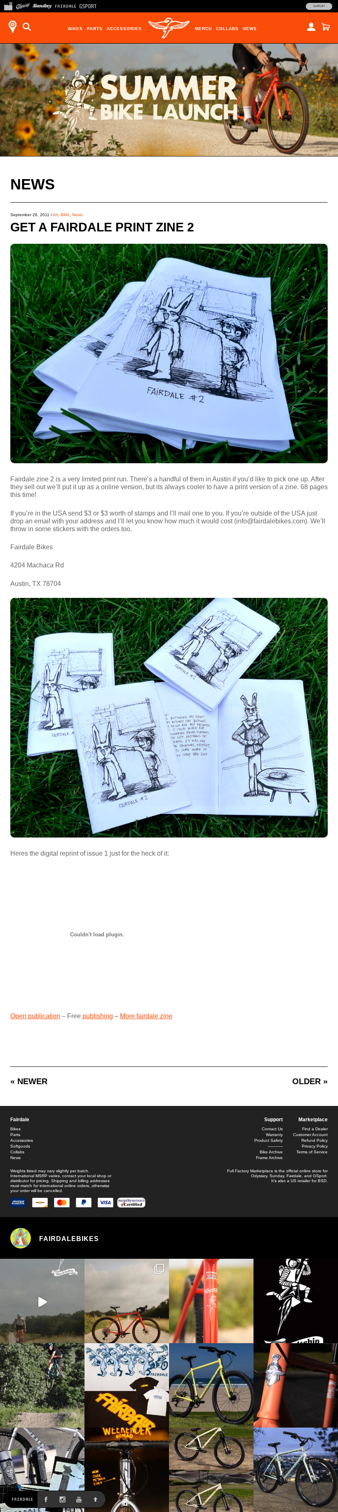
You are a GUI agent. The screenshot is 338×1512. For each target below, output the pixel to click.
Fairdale (19, 1119)
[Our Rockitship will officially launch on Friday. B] (211, 1301)
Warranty (274, 1134)
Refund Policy (314, 1140)
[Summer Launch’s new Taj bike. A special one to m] (42, 1470)
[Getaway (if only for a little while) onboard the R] (42, 1301)
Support (319, 6)
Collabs (227, 28)
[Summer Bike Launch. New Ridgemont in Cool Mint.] (296, 1470)
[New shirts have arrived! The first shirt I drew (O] (126, 1385)
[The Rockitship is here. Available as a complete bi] (126, 1301)
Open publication (35, 1016)
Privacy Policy (315, 1146)
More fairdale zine (146, 1016)
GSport (319, 1176)
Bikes (75, 28)
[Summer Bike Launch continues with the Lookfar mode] (296, 1385)
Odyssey (259, 1176)
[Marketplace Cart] (325, 26)
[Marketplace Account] (311, 26)
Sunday (277, 1176)
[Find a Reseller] (12, 26)
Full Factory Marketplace (250, 1171)
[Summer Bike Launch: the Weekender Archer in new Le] (211, 1385)
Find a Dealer (315, 1129)
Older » (310, 1081)
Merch (203, 28)
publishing (97, 1016)
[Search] (27, 26)
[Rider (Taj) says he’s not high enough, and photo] (42, 1385)
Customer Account (310, 1134)
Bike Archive (271, 1152)
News (250, 28)
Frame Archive (269, 1157)
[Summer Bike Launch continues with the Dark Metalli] (126, 1470)
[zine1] (169, 460)
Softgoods (20, 1146)
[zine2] (169, 835)
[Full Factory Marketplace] (8, 5)
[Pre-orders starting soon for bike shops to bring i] (296, 1301)
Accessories (124, 28)
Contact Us (272, 1129)
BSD (322, 1180)
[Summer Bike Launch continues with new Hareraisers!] (211, 1470)
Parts (95, 28)
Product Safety (268, 1140)
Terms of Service (312, 1152)
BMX (65, 214)
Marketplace (313, 1119)
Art (55, 214)
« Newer (28, 1081)
